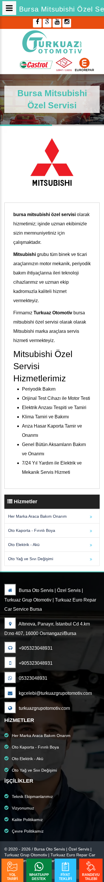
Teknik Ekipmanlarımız (32, 796)
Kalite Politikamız (27, 819)
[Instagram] (66, 23)
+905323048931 (35, 648)
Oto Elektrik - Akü (24, 544)
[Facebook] (37, 23)
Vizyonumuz (22, 808)
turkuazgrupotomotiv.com (44, 708)
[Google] (47, 23)
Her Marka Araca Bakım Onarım (37, 516)
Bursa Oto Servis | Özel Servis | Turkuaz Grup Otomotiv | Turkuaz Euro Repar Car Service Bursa (50, 600)
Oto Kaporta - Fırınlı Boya (31, 530)
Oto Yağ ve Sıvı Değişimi (30, 558)
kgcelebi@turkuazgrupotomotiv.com (55, 693)
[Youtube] (57, 23)
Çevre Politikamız (27, 831)
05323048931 (32, 678)
